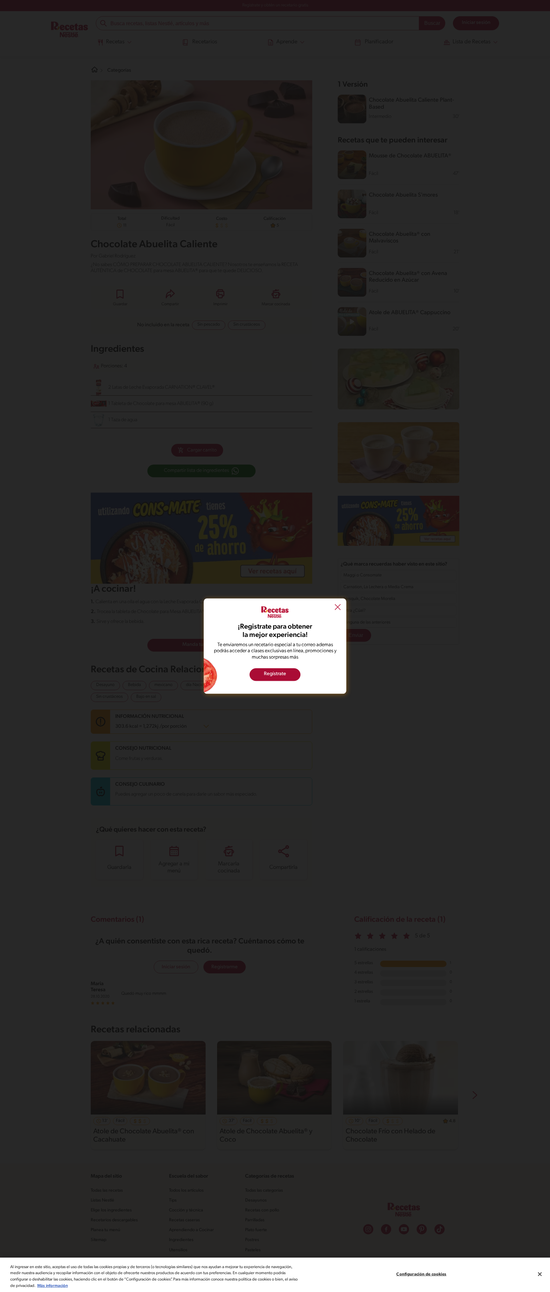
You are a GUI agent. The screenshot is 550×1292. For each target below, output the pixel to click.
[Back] (337, 607)
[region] (275, 1275)
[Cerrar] (540, 1274)
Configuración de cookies (421, 1274)
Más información (52, 1285)
